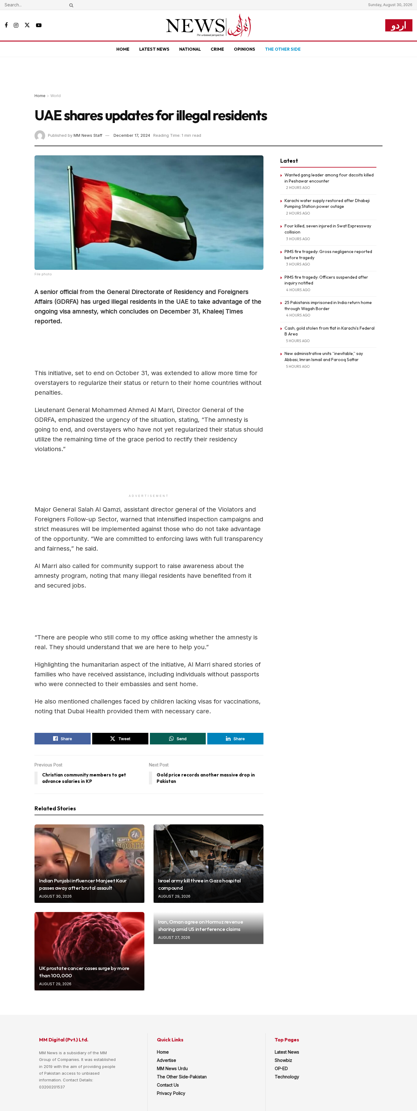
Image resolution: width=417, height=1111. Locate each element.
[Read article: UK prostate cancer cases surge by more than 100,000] (89, 951)
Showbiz (283, 1060)
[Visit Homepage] (208, 25)
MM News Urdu (172, 1068)
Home (122, 49)
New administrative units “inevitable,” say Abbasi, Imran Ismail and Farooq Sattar (324, 356)
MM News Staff (88, 135)
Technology (287, 1076)
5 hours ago (298, 340)
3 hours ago (298, 239)
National (190, 49)
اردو (398, 25)
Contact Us (168, 1084)
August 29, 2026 (174, 896)
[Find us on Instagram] (16, 25)
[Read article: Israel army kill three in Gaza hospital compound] (208, 863)
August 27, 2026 (174, 937)
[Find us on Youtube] (39, 25)
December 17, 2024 (132, 135)
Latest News (154, 49)
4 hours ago (298, 290)
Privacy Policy (171, 1093)
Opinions (244, 49)
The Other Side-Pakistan (182, 1076)
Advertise (166, 1060)
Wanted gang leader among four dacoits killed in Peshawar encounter (329, 178)
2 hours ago (298, 187)
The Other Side (283, 49)
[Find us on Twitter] (27, 25)
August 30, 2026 (55, 896)
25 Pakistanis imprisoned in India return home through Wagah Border (328, 305)
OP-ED (281, 1068)
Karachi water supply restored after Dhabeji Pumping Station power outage (327, 203)
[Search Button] (70, 5)
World (55, 95)
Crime (217, 49)
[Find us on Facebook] (6, 25)
